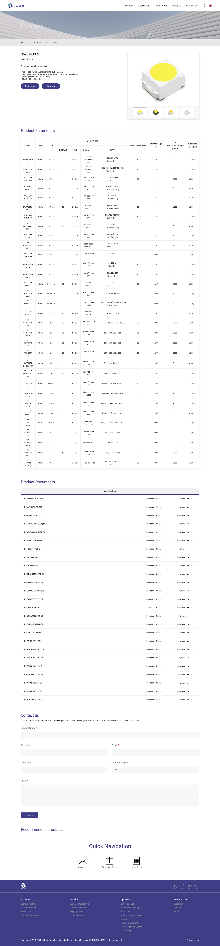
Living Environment (129, 923)
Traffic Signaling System (132, 927)
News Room (160, 5)
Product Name (28, 728)
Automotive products (79, 904)
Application (143, 5)
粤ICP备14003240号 (98, 940)
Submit (29, 815)
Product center (40, 42)
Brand (176, 911)
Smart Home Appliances (131, 915)
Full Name (26, 745)
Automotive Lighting (130, 908)
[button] (196, 112)
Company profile (28, 904)
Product (129, 5)
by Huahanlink (115, 940)
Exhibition (178, 904)
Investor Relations (29, 908)
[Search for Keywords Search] (203, 5)
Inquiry (24, 780)
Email (114, 745)
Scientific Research (29, 911)
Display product (77, 911)
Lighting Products (78, 915)
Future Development (30, 915)
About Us (176, 5)
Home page (26, 42)
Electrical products (78, 908)
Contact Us (191, 5)
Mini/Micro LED (128, 904)
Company (26, 762)
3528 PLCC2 (55, 42)
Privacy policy (193, 940)
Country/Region (120, 762)
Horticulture (126, 911)
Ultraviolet (125, 919)
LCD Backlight (127, 930)
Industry (177, 908)
